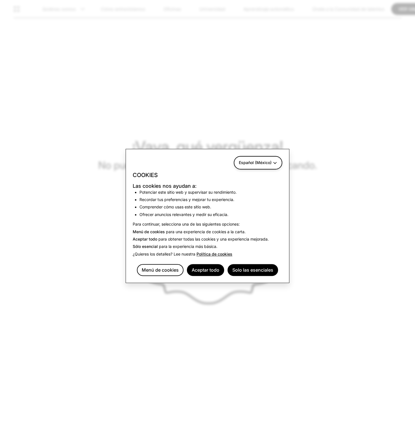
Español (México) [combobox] (255, 162)
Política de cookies (214, 254)
